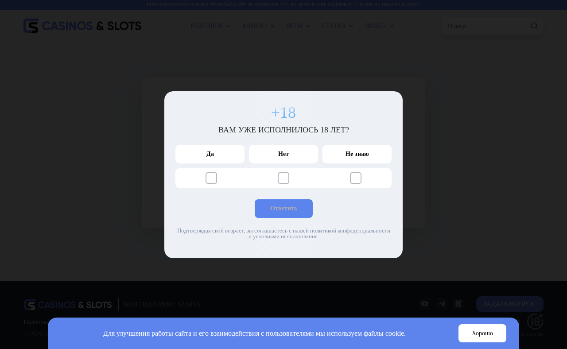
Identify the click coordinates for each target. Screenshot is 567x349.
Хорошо (482, 333)
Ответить (283, 208)
